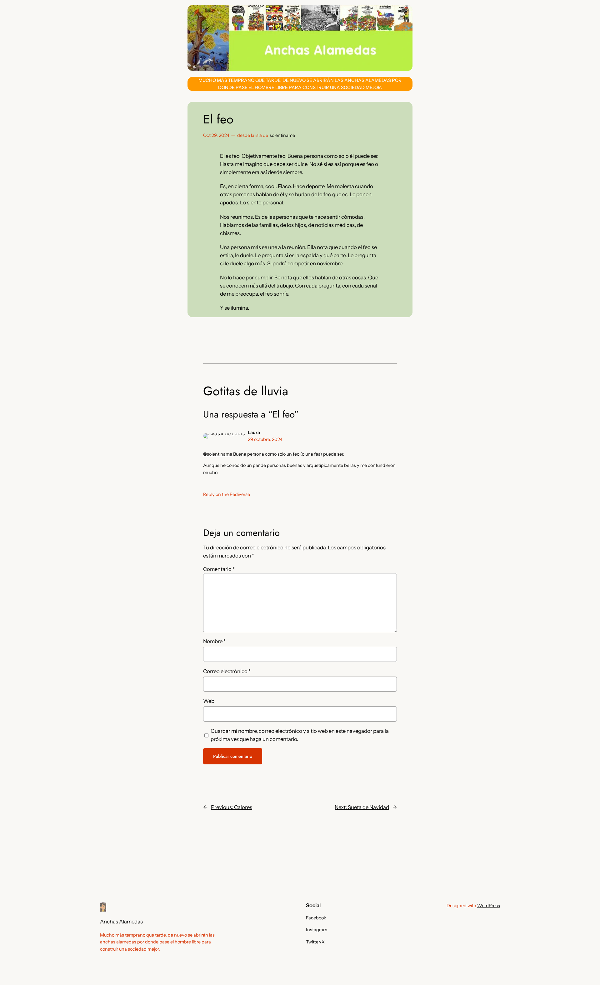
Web (208, 701)
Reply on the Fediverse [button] (226, 494)
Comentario (219, 569)
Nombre (214, 641)
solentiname (282, 135)
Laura (254, 432)
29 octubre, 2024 (265, 439)
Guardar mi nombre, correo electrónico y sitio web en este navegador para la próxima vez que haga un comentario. (300, 735)
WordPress (488, 905)
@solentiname (217, 454)
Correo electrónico (227, 671)
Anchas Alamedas (121, 921)
